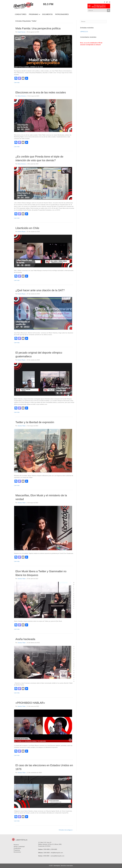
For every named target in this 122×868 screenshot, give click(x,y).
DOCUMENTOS (47, 14)
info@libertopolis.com (57, 852)
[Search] (108, 10)
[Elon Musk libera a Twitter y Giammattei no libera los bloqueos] (42, 599)
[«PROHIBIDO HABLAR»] (43, 726)
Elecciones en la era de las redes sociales (40, 92)
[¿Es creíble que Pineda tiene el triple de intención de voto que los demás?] (43, 183)
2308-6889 (54, 849)
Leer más (16, 82)
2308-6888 (46, 849)
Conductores (17, 848)
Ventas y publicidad (19, 846)
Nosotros (16, 844)
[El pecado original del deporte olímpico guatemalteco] (43, 379)
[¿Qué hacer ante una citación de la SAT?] (43, 313)
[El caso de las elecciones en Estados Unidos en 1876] (43, 791)
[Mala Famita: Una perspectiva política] (43, 51)
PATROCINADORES (62, 14)
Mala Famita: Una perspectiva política (38, 28)
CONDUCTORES (20, 14)
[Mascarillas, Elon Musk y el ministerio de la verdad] (43, 528)
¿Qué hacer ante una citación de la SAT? (40, 290)
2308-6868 (46, 852)
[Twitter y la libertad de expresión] (43, 450)
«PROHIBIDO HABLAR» (30, 702)
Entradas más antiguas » (66, 830)
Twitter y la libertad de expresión (34, 422)
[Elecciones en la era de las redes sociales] (43, 115)
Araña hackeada (25, 639)
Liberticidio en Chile (27, 228)
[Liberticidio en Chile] (43, 251)
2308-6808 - (46, 856)
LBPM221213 (84, 31)
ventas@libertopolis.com (57, 856)
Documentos (17, 852)
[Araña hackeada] (42, 662)
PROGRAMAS (33, 14)
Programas (17, 850)
